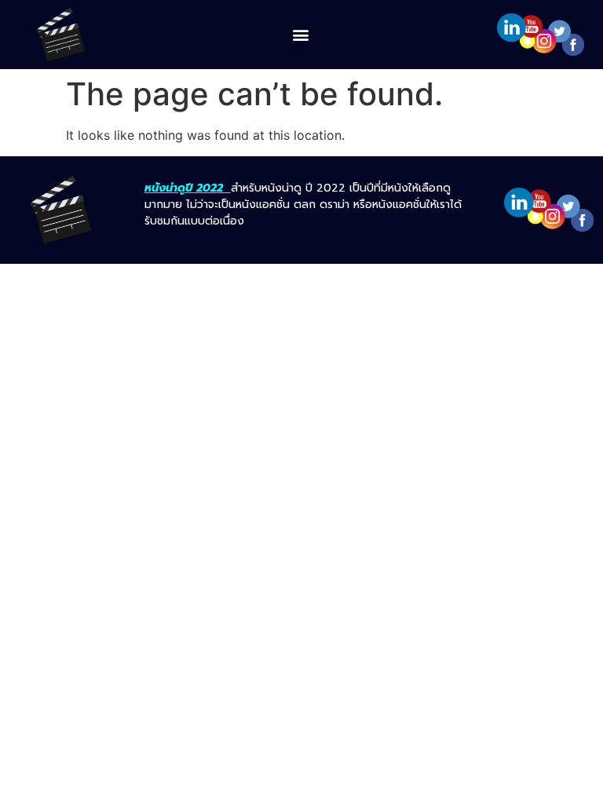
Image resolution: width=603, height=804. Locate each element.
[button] (300, 35)
